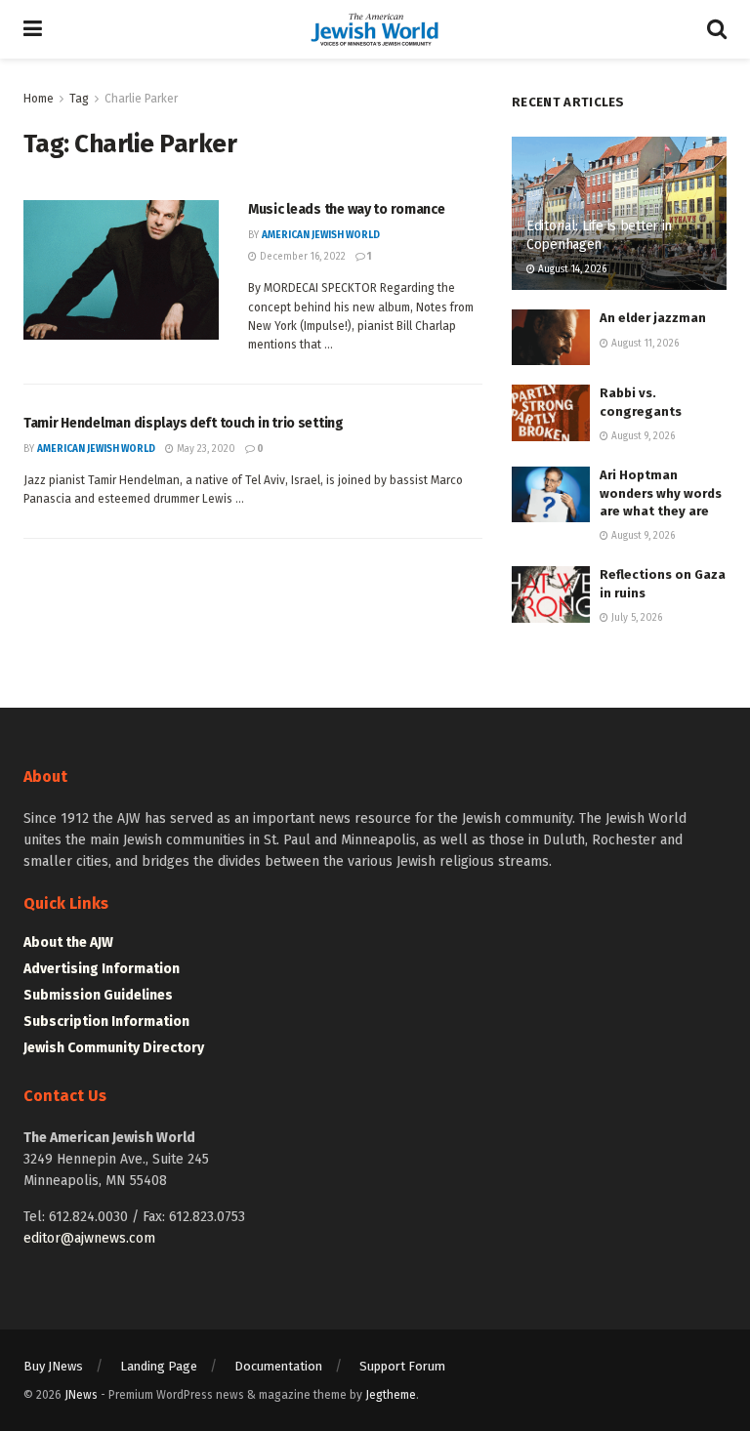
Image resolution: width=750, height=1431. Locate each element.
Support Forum (402, 1366)
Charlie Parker (141, 98)
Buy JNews (53, 1366)
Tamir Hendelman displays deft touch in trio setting (183, 423)
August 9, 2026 (641, 436)
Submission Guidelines (98, 995)
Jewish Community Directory (113, 1048)
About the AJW (68, 942)
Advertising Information (101, 969)
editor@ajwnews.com (89, 1238)
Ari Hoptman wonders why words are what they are (661, 492)
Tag (79, 98)
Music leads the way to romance (346, 209)
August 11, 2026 (643, 343)
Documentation (278, 1366)
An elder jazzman (653, 317)
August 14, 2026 (570, 269)
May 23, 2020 (204, 449)
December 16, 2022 (301, 257)
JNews (81, 1395)
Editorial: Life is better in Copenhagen (599, 235)
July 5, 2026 (635, 618)
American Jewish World (321, 235)
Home (38, 98)
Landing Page (158, 1366)
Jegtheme (390, 1395)
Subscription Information (106, 1021)
